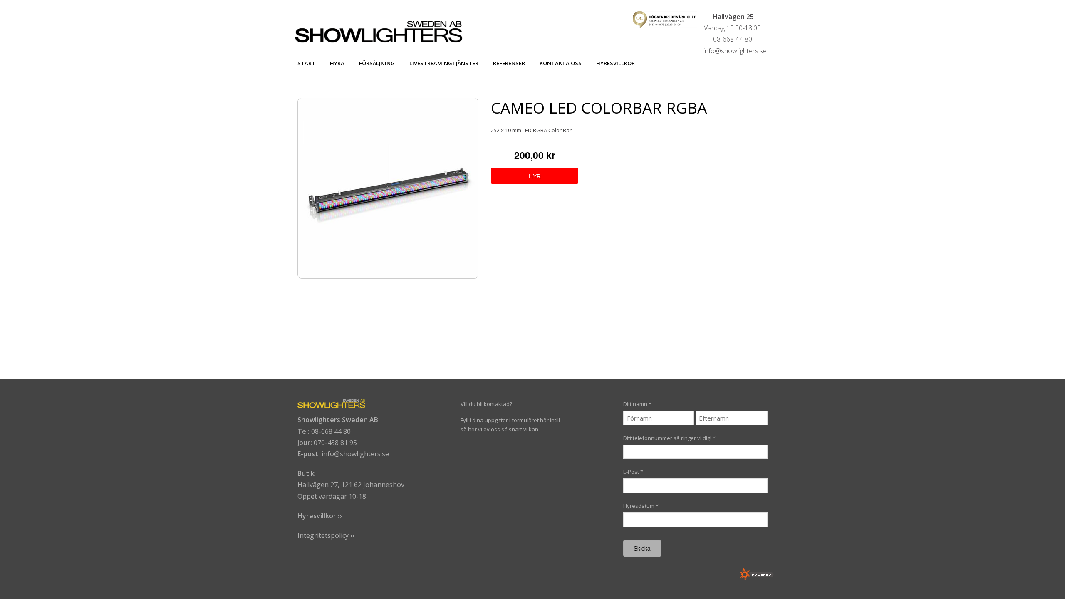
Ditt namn (637, 404)
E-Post (633, 471)
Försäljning (377, 63)
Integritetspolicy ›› (325, 535)
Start (306, 63)
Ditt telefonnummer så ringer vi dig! (669, 438)
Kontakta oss (561, 63)
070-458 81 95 (335, 442)
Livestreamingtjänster (443, 63)
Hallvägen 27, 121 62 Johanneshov (350, 484)
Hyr (535, 176)
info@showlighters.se (355, 453)
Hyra (337, 63)
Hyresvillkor (615, 63)
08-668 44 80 (331, 431)
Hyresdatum (641, 506)
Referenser (509, 63)
